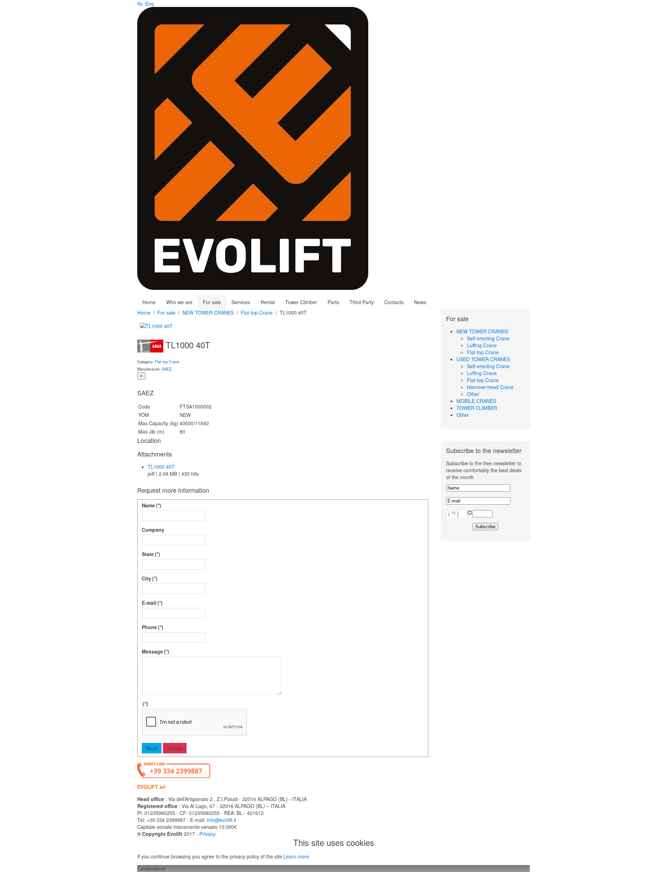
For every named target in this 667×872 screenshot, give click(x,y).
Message (155, 651)
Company (153, 529)
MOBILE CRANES (476, 400)
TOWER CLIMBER (476, 407)
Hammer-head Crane (490, 386)
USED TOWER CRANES (483, 359)
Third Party (361, 302)
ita (140, 3)
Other (473, 393)
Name (151, 505)
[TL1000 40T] (156, 325)
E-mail (152, 602)
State (151, 553)
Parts (333, 302)
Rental (268, 302)
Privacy (207, 833)
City (149, 578)
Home (149, 302)
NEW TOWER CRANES (208, 312)
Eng (149, 3)
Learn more (296, 856)
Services (240, 302)
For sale (212, 302)
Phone (152, 627)
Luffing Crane (482, 345)
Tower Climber (301, 302)
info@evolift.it (221, 819)
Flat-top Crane (257, 312)
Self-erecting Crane (488, 338)
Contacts (394, 302)
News (420, 302)
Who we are (179, 302)
